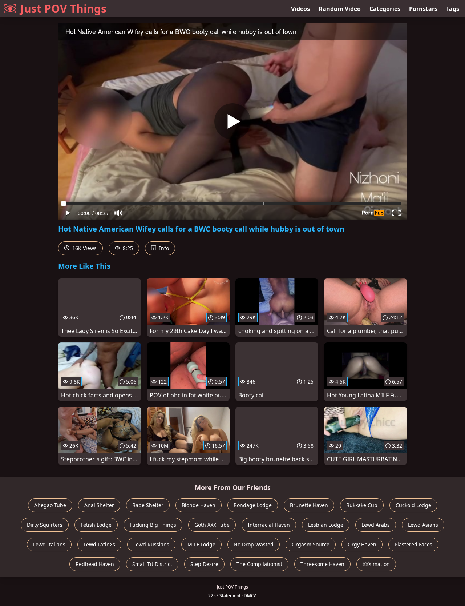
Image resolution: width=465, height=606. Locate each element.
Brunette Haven (309, 505)
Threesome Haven (322, 564)
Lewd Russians (151, 544)
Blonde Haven (198, 505)
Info (163, 248)
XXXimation (376, 564)
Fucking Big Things (153, 524)
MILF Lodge (201, 544)
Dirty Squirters (44, 524)
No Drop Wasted (254, 544)
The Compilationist (259, 564)
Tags (452, 9)
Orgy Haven (362, 544)
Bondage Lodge (253, 505)
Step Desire (204, 564)
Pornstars (423, 9)
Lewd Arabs (375, 524)
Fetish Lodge (96, 524)
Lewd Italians (49, 544)
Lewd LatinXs (99, 544)
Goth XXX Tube (212, 524)
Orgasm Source (310, 544)
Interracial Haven (269, 524)
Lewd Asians (423, 524)
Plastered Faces (413, 544)
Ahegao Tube (50, 505)
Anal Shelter (99, 505)
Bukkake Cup (361, 505)
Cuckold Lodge (413, 505)
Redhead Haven (95, 564)
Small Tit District (152, 564)
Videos (300, 9)
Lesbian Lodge (325, 524)
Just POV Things (63, 8)
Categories (384, 9)
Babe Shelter (147, 505)
